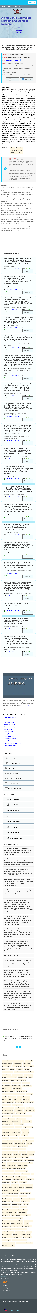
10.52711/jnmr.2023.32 (13, 347)
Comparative (24, 1207)
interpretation (5, 1185)
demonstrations (6, 1077)
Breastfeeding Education (19, 1168)
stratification (15, 1182)
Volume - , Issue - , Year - (20, 74)
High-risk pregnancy (7, 1187)
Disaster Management (16, 150)
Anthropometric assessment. (26, 1138)
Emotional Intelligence (7, 1229)
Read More (27, 271)
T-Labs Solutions (14, 1310)
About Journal (6, 6)
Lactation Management (7, 1171)
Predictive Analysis (20, 1231)
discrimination (26, 1083)
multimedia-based (6, 1074)
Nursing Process (6, 1204)
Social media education (7, 1102)
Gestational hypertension (8, 1242)
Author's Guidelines (14, 763)
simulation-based (29, 1071)
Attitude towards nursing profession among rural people (16, 604)
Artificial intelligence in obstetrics (10, 1193)
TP (17, 1118)
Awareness (22, 1094)
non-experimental (6, 1140)
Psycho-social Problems (13, 1162)
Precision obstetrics (19, 1187)
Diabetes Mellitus (20, 1107)
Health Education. (6, 1083)
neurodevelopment (16, 1237)
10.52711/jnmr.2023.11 (13, 516)
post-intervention (28, 1074)
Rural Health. (19, 1127)
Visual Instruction (22, 1077)
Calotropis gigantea (17, 1105)
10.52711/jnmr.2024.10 (13, 554)
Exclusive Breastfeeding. (21, 1171)
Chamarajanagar (6, 1173)
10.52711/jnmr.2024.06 (13, 651)
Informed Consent (9, 722)
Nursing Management (7, 1071)
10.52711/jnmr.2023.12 (13, 610)
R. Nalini (20, 54)
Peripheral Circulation (7, 1110)
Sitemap (5, 1304)
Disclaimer (7, 748)
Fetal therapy (29, 1187)
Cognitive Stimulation (7, 1124)
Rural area (29, 1143)
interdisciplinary (6, 1066)
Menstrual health (6, 1099)
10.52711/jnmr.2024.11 (13, 458)
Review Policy (7, 741)
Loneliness (29, 1162)
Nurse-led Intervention (7, 1127)
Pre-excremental (6, 1149)
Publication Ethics (9, 736)
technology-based (27, 1085)
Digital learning (12, 1096)
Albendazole (19, 1069)
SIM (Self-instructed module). (9, 1146)
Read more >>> (30, 705)
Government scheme (7, 1143)
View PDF (14, 79)
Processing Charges (13, 783)
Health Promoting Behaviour (9, 1220)
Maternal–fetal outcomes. (8, 1245)
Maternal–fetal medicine (26, 1185)
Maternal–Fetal (30, 1179)
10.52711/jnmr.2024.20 (13, 327)
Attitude (12, 1080)
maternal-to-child (26, 1234)
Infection (26, 1223)
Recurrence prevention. (26, 1226)
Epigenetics (16, 1198)
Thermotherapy (18, 1110)
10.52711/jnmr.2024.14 (11, 60)
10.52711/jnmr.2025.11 (13, 395)
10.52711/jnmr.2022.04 (13, 375)
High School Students (21, 1176)
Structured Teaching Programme (10, 1151)
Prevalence (16, 1135)
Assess (13, 148)
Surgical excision (14, 1226)
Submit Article (11, 758)
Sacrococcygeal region (16, 1223)
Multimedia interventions (8, 1091)
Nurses (23, 1162)
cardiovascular (14, 1185)
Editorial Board (23, 1301)
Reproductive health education (9, 1094)
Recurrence (5, 1069)
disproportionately (28, 1127)
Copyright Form (13, 773)
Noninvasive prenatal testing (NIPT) (10, 1190)
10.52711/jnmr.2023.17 (13, 417)
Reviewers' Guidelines (10, 738)
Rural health (5, 1138)
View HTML (28, 79)
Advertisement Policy (10, 745)
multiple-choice (16, 1173)
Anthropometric (6, 1132)
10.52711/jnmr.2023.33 (13, 289)
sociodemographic (18, 1160)
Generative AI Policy (9, 729)
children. (20, 1220)
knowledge (25, 1140)
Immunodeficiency (6, 1234)
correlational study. (23, 1157)
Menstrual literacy (6, 1088)
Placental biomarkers (25, 1193)
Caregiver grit (17, 1154)
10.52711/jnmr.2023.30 (13, 309)
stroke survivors (13, 1157)
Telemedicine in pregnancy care (9, 1195)
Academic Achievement (20, 1229)
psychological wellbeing (28, 1154)
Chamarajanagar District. (18, 1179)
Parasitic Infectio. (19, 1071)
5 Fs (32, 1173)
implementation (6, 1201)
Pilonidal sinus (5, 1223)
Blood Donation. (6, 1121)
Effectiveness (11, 1118)
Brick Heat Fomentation (8, 1107)
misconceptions (16, 1083)
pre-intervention (6, 1116)
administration (26, 1063)
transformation (6, 1182)
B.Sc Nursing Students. (16, 153)
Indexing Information (14, 788)
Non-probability (16, 1140)
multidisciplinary (27, 1237)
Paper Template (12, 768)
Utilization (26, 1204)
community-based (16, 1132)
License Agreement (9, 724)
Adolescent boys (17, 1088)
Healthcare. (15, 1207)
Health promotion (17, 1099)
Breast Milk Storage (22, 1165)
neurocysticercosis (18, 1060)
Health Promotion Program (16, 1218)
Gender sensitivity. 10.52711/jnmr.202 (24, 1102)
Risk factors (24, 1135)
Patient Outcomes (6, 1207)
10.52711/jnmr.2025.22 (13, 628)
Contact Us (16, 6)
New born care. (31, 1151)
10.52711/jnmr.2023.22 (13, 595)
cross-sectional (6, 1129)
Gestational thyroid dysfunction (24, 1242)
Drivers (30, 1077)
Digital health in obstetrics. (27, 1198)
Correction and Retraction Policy (13, 743)
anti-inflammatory (6, 1105)
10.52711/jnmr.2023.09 (13, 534)
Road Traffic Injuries (21, 1080)
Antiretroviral (16, 1234)
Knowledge (19, 148)
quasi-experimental (17, 1074)
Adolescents (26, 1099)
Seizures (12, 1069)
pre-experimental (16, 1121)
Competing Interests (10, 717)
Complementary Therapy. (8, 1113)
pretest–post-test (27, 1121)
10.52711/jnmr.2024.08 (13, 574)
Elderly (16, 1124)
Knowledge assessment (8, 1176)
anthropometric (25, 1129)
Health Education (6, 1179)
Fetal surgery (23, 1195)
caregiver (4, 1157)
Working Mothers (6, 1168)
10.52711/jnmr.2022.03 (13, 268)
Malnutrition (26, 1132)
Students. (29, 1231)
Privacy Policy (7, 734)
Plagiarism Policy (8, 731)
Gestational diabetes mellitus (19, 1240)
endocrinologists (6, 1240)
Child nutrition (13, 1138)
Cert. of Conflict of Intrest (16, 778)
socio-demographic (6, 1154)
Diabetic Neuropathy (29, 1110)
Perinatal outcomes (6, 1198)
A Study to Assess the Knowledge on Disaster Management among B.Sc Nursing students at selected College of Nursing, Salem (18, 47)
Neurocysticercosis (7, 1060)
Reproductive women (20, 1143)
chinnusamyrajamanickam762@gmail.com (18, 57)
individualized (23, 1182)
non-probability (15, 1129)
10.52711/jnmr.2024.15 (13, 440)
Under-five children (7, 1135)
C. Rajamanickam (13, 54)
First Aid (14, 1077)
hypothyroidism (6, 1237)
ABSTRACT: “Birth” (22, 1146)
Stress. (4, 1165)
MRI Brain (27, 1069)
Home (4, 1301)
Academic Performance (7, 1231)
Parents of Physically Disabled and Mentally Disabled (14, 1209)
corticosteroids (17, 1063)
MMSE (21, 1124)
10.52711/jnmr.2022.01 (13, 496)
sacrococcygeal (28, 1220)
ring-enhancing (29, 1060)
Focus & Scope (8, 720)
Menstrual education (22, 1091)
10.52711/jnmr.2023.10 (13, 478)
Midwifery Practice (16, 1204)
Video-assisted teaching (23, 1096)
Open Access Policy (9, 727)
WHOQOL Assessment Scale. (9, 1212)
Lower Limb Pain (30, 1107)
